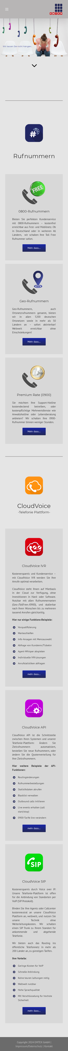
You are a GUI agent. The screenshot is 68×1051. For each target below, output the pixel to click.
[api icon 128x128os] (34, 697)
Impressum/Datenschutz (29, 1046)
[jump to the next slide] (34, 37)
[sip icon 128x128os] (34, 851)
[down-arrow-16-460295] (34, 61)
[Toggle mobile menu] (7, 9)
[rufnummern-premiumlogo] (34, 364)
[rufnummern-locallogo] (34, 271)
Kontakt (48, 1046)
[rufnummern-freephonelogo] (34, 181)
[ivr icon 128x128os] (34, 535)
